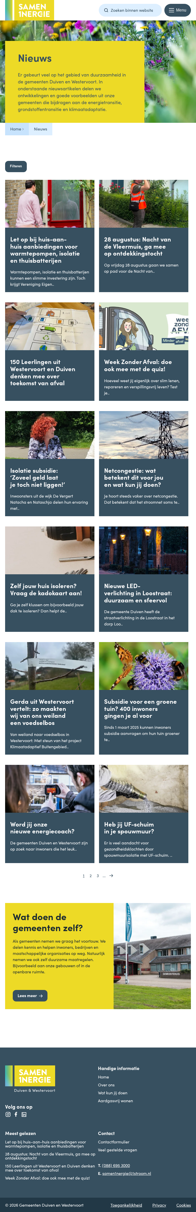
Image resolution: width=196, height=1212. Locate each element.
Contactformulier (113, 1141)
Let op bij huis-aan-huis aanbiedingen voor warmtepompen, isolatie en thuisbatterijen (45, 1144)
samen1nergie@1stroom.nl (126, 1173)
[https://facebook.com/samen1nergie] (16, 1114)
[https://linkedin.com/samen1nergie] (24, 1114)
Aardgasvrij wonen (115, 1100)
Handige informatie (118, 1068)
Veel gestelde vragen (117, 1149)
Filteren (16, 166)
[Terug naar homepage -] (29, 10)
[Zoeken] (106, 10)
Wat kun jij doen (112, 1092)
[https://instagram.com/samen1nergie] (8, 1114)
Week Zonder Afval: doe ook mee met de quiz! (47, 1178)
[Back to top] (182, 1015)
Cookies (183, 1205)
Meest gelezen (20, 1133)
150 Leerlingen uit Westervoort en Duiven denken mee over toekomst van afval (50, 1168)
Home (103, 1076)
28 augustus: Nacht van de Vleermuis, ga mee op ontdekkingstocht (50, 1156)
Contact (106, 1133)
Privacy (159, 1205)
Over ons (106, 1084)
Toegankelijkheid (126, 1205)
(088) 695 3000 (116, 1165)
